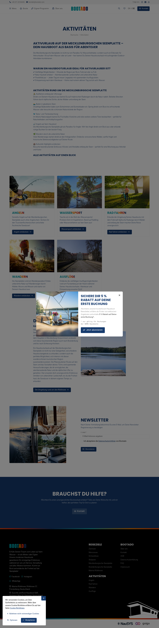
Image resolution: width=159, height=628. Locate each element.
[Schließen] (119, 295)
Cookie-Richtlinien (17, 608)
